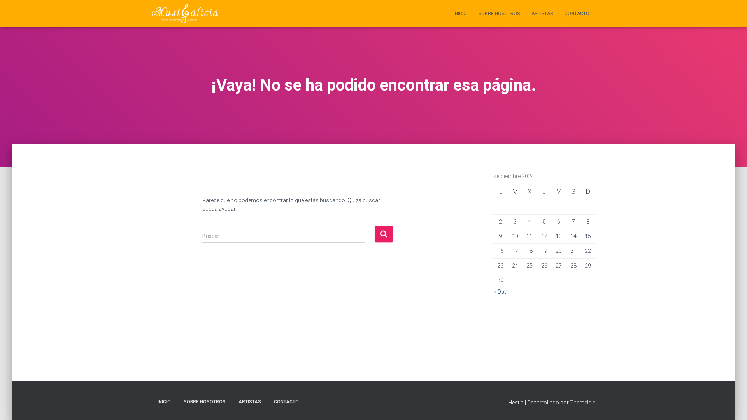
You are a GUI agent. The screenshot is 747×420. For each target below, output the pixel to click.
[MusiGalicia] (185, 13)
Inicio (460, 13)
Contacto (577, 13)
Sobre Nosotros (499, 13)
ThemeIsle (582, 402)
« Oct (499, 292)
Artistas (542, 13)
